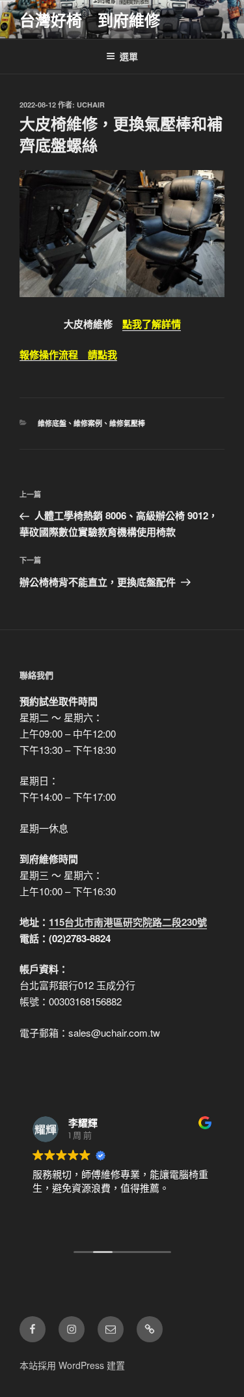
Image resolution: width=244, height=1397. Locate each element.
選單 (129, 56)
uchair (91, 104)
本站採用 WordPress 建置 (72, 1365)
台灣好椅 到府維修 (90, 19)
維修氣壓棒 (127, 423)
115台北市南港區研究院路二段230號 (128, 922)
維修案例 (88, 423)
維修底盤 (52, 423)
